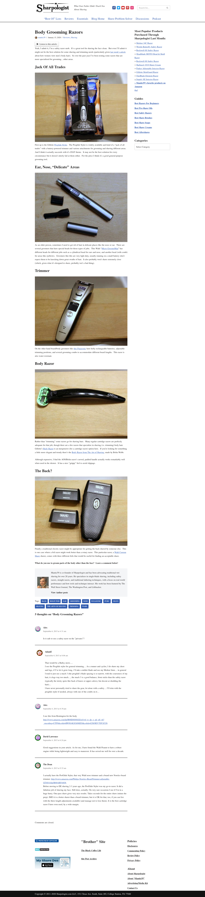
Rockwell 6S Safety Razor (147, 50)
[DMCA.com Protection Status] (42, 850)
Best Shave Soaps (142, 122)
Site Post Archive (89, 858)
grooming (75, 601)
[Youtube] (123, 7)
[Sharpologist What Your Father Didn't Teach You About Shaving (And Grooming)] (52, 7)
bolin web (54, 601)
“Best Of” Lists (52, 18)
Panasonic (96, 601)
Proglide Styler (60, 144)
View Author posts (59, 592)
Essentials (82, 18)
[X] (118, 7)
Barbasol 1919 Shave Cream (148, 64)
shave (116, 601)
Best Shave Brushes (143, 117)
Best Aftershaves (142, 132)
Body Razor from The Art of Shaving (88, 452)
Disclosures (132, 845)
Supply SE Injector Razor (147, 79)
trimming (74, 606)
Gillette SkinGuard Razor (147, 72)
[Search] (167, 7)
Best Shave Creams (143, 127)
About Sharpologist (136, 873)
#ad (136, 90)
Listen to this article (48, 44)
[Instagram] (132, 7)
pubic (107, 601)
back (44, 601)
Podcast (156, 18)
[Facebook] (114, 7)
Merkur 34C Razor (144, 43)
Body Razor (48, 448)
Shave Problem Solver (120, 18)
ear (64, 601)
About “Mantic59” (135, 878)
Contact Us (132, 888)
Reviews (69, 18)
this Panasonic (80, 348)
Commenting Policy (136, 850)
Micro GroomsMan (110, 248)
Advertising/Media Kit (137, 883)
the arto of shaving (56, 606)
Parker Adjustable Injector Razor (150, 68)
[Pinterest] (127, 7)
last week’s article (118, 51)
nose (85, 601)
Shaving (74, 37)
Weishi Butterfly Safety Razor (149, 46)
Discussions (142, 18)
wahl (84, 606)
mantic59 (41, 37)
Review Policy (133, 855)
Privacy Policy (133, 860)
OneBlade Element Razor (147, 75)
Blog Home (98, 18)
